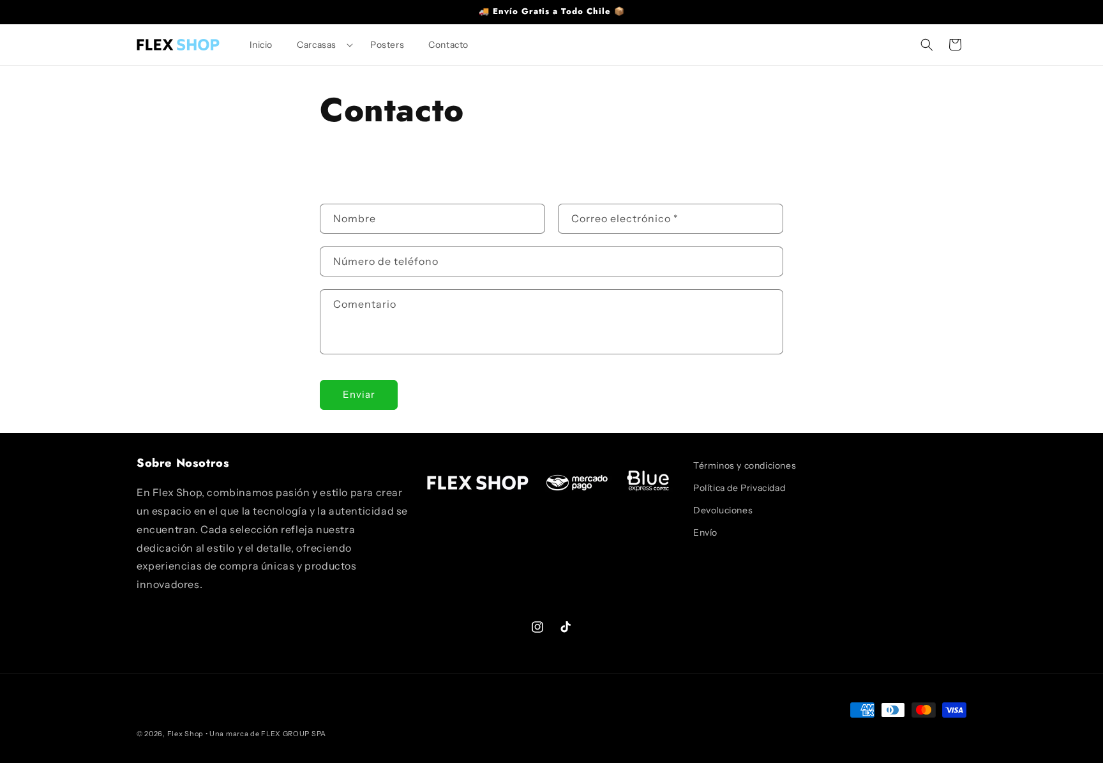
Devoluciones (723, 510)
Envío (705, 532)
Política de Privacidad (739, 488)
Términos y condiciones (744, 465)
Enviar (359, 394)
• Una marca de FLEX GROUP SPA (266, 733)
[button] (321, 44)
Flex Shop (185, 733)
